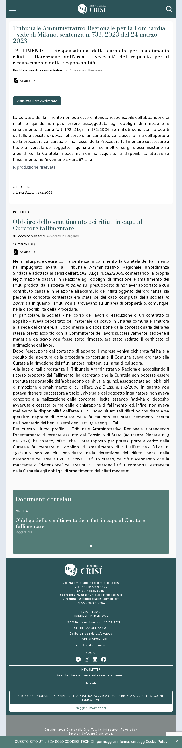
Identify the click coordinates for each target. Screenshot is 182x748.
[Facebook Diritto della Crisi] (103, 659)
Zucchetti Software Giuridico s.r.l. (91, 734)
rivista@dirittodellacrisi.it (105, 594)
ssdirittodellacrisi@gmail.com (98, 598)
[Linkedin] (95, 659)
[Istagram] (87, 659)
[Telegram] (78, 659)
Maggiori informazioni (91, 707)
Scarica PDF (28, 81)
